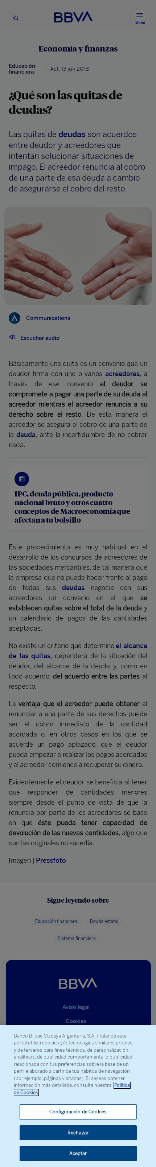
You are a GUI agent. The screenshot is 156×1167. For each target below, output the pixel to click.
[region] (78, 1096)
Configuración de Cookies (78, 1111)
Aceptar (78, 1153)
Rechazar (78, 1132)
